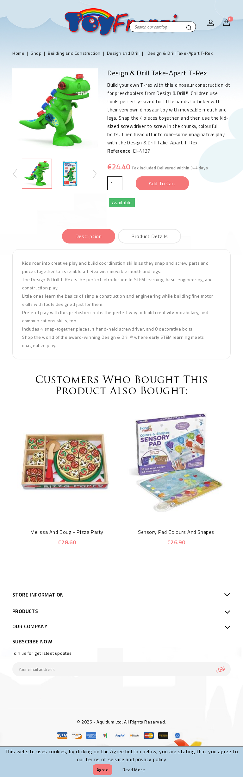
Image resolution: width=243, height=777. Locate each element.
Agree (103, 769)
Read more (133, 769)
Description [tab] (88, 236)
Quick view (58, 508)
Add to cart (162, 183)
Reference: (119, 151)
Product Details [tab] (149, 236)
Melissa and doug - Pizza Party (66, 532)
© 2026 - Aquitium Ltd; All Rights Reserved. (121, 721)
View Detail (75, 508)
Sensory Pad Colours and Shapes (176, 532)
